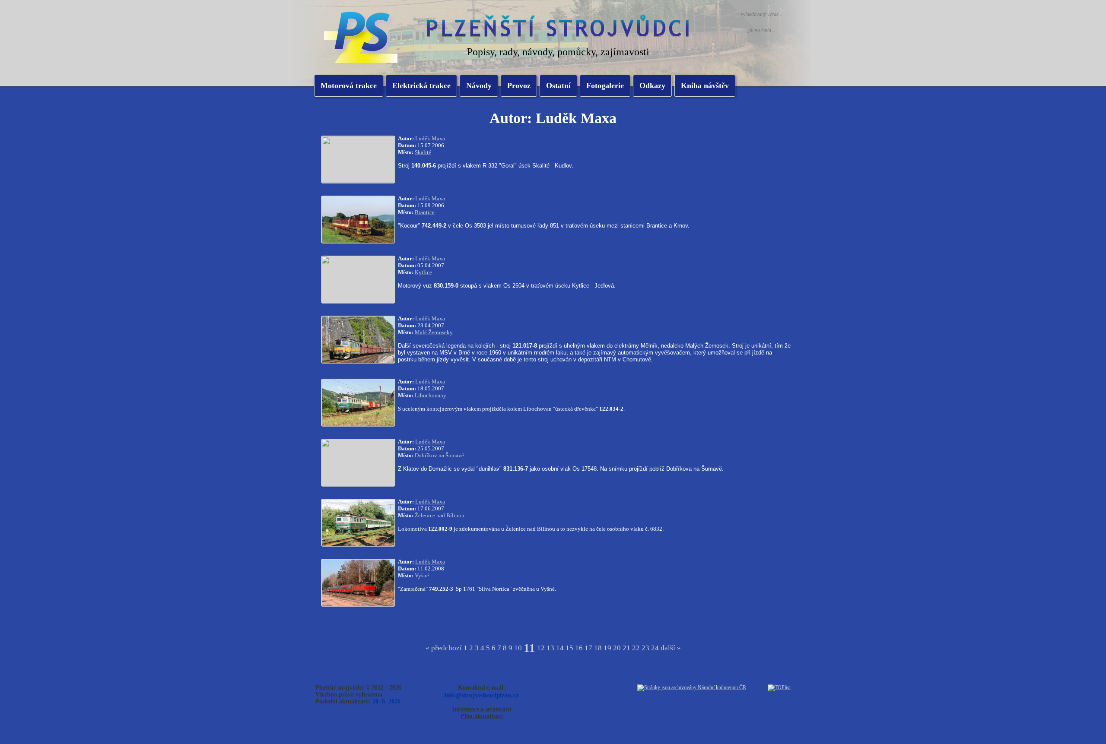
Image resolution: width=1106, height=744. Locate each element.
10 (518, 648)
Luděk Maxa (430, 138)
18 (598, 648)
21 (626, 648)
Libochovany (430, 395)
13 (550, 648)
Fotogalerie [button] (605, 85)
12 (541, 648)
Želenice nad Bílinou (439, 515)
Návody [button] (479, 85)
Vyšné (422, 575)
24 (655, 648)
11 (529, 648)
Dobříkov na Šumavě (439, 455)
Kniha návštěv (705, 85)
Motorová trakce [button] (349, 85)
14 (560, 648)
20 (617, 648)
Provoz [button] (519, 85)
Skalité (423, 152)
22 (636, 648)
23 (645, 648)
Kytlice (423, 272)
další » (671, 648)
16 (579, 648)
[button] (421, 86)
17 (588, 648)
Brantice (425, 212)
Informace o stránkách (482, 709)
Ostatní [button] (558, 85)
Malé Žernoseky (434, 332)
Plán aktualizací (482, 716)
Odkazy (652, 85)
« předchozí (444, 648)
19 (607, 648)
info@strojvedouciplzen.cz (482, 695)
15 (569, 648)
